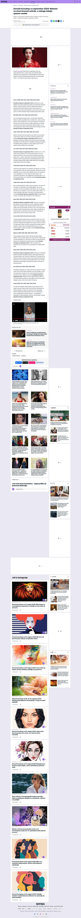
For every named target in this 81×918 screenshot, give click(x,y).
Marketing (56, 911)
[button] (45, 21)
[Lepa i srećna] (44, 908)
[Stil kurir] (36, 908)
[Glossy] (40, 908)
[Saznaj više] (68, 408)
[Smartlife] (49, 908)
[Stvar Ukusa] (61, 908)
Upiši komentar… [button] (19, 489)
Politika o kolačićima (42, 911)
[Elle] (33, 908)
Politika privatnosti (49, 911)
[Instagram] (40, 914)
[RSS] (43, 914)
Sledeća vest (40, 350)
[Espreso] (29, 908)
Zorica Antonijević (17, 20)
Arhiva (59, 911)
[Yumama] (55, 908)
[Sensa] (4, 1)
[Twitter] (37, 914)
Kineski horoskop (16, 355)
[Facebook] (35, 914)
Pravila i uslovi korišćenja (29, 911)
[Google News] (46, 914)
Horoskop (23, 355)
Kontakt (36, 911)
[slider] (16, 320)
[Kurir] (19, 908)
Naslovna (15, 5)
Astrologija (21, 5)
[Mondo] (24, 908)
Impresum (22, 911)
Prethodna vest (19, 350)
